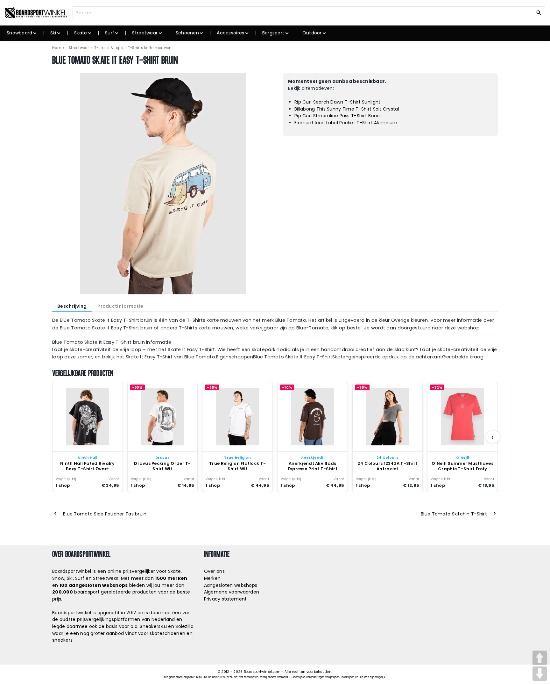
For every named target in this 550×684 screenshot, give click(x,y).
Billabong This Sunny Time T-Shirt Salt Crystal (346, 109)
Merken (212, 578)
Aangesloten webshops (230, 585)
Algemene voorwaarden (231, 592)
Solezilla (184, 626)
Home (58, 47)
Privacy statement (225, 599)
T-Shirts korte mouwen (150, 47)
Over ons (214, 571)
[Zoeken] (538, 12)
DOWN (539, 673)
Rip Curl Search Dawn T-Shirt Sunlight (337, 102)
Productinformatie (120, 306)
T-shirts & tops (108, 47)
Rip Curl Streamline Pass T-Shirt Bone (337, 115)
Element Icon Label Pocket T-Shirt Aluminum (346, 122)
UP (539, 658)
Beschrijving (72, 306)
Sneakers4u (153, 626)
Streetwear (79, 47)
